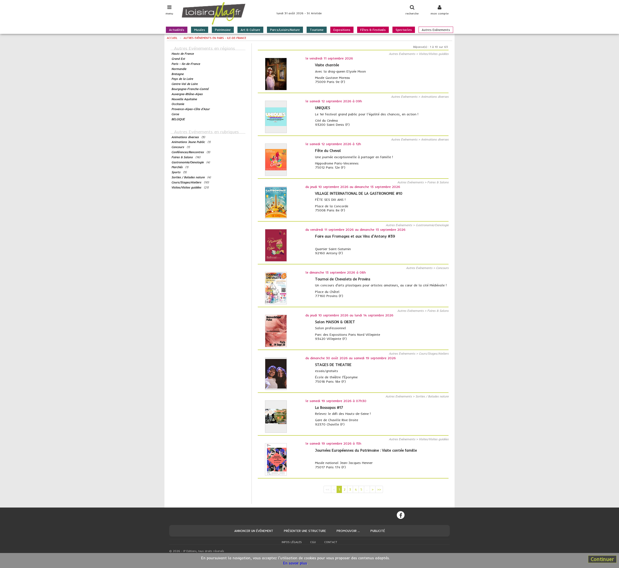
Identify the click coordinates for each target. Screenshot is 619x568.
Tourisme (317, 30)
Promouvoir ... (348, 531)
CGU (313, 542)
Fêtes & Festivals (373, 30)
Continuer (602, 559)
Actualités (176, 30)
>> (379, 489)
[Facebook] (401, 515)
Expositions (341, 30)
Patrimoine (223, 30)
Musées (199, 30)
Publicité (377, 531)
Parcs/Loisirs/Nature (285, 30)
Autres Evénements (436, 30)
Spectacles (404, 30)
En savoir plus (295, 563)
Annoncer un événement (253, 531)
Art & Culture (250, 30)
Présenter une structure (305, 531)
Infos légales (292, 542)
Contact (330, 542)
